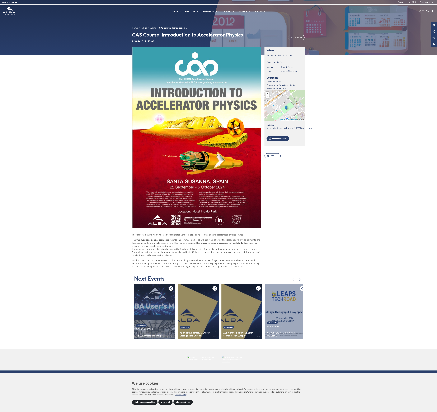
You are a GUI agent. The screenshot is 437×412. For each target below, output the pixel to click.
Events (153, 27)
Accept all (165, 402)
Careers (401, 2)
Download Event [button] (279, 138)
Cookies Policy (181, 394)
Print (272, 156)
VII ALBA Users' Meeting (148, 335)
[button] (286, 107)
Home (135, 27)
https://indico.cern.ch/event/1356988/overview (289, 128)
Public (144, 27)
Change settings (183, 402)
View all (298, 37)
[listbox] (176, 11)
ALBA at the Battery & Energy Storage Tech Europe (195, 334)
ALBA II (412, 2)
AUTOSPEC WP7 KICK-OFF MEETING (281, 334)
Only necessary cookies (145, 402)
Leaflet (282, 120)
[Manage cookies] (434, 44)
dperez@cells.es (289, 71)
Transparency (426, 2)
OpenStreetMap (292, 120)
